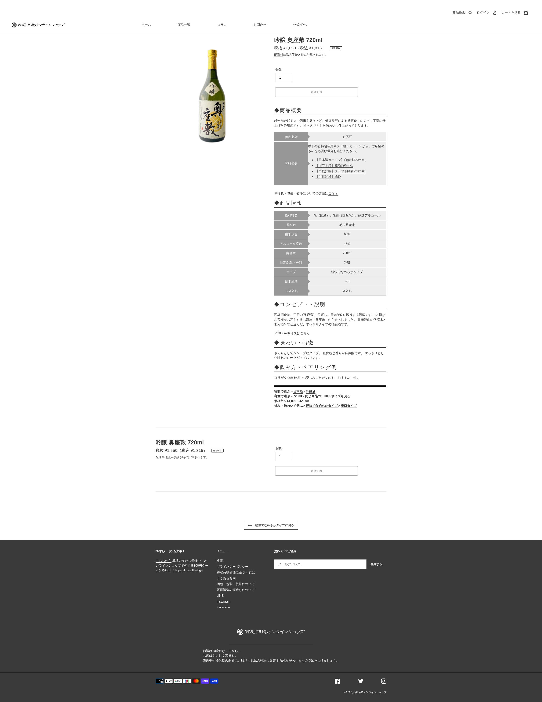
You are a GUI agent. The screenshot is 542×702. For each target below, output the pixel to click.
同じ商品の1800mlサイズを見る (327, 396)
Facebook (223, 607)
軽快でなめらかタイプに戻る (274, 525)
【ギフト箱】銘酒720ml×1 (334, 165)
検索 (220, 560)
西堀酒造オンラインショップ (369, 692)
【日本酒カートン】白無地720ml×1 (340, 160)
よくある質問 (226, 578)
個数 (278, 69)
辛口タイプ (349, 405)
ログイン (488, 12)
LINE (220, 595)
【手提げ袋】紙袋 (328, 176)
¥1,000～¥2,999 (298, 401)
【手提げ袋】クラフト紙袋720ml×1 (340, 171)
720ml (297, 396)
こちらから (163, 560)
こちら (333, 193)
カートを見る (516, 12)
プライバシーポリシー (232, 566)
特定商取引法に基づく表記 (236, 572)
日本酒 (298, 391)
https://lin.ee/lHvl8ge (189, 570)
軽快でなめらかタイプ (322, 405)
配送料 (278, 54)
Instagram (224, 601)
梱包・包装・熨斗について (236, 584)
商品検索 (463, 12)
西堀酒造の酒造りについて (236, 590)
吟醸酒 (310, 391)
